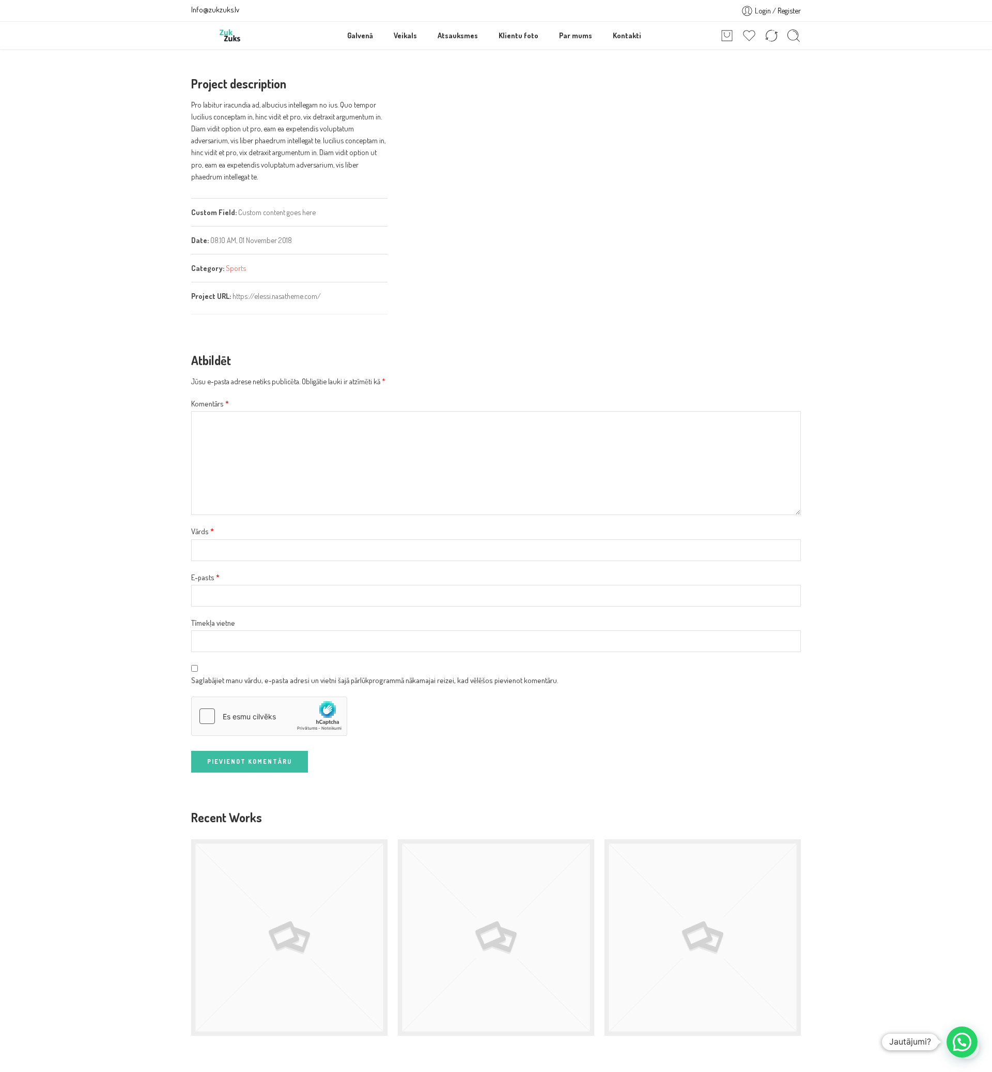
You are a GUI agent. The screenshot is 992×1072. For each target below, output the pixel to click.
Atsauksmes (458, 35)
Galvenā (360, 35)
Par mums (575, 35)
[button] (962, 1042)
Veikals (405, 35)
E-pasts (205, 577)
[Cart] (727, 35)
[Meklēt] (793, 35)
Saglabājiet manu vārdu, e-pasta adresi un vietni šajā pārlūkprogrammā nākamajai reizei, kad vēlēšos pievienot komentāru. (375, 680)
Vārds (202, 531)
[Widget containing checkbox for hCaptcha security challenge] (269, 716)
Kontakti (627, 35)
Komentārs (210, 403)
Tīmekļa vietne (213, 622)
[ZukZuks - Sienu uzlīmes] (230, 35)
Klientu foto (518, 35)
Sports (236, 268)
